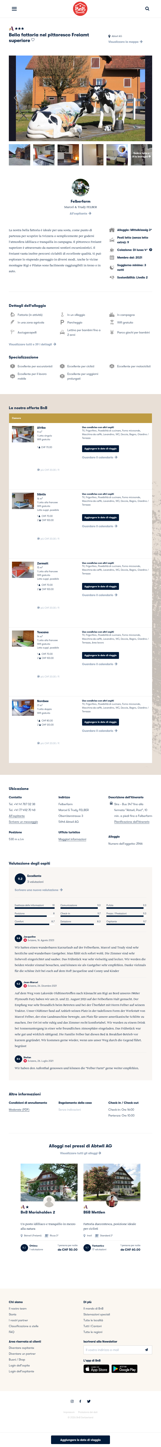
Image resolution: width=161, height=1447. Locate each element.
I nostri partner (18, 1320)
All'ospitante (79, 213)
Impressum (69, 1412)
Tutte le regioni (92, 1332)
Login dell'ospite (19, 1365)
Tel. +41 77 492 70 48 (22, 810)
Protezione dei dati (88, 1412)
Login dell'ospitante (21, 1371)
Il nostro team (18, 1308)
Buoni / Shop (17, 1359)
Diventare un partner (22, 1353)
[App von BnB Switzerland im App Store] (96, 1368)
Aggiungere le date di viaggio (100, 448)
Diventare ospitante (21, 1348)
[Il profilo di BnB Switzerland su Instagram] (72, 1402)
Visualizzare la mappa (123, 42)
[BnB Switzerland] (80, 8)
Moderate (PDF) (19, 1109)
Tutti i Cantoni (92, 1326)
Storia (12, 1314)
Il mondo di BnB (93, 1308)
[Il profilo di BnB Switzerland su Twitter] (89, 1402)
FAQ (11, 1332)
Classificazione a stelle (23, 1326)
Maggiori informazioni (72, 839)
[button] (16, 98)
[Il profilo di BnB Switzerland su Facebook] (80, 1402)
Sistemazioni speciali (96, 1314)
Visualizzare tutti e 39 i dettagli (31, 344)
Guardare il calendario (98, 457)
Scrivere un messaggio (23, 822)
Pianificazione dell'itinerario (131, 822)
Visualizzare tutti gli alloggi (79, 1153)
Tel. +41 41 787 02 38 (22, 804)
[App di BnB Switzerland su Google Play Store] (124, 1368)
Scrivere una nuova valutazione (37, 890)
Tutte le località (93, 1320)
